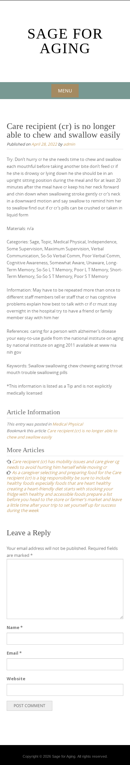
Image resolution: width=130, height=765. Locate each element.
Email (14, 653)
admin (69, 144)
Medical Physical (67, 424)
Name (15, 627)
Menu (65, 90)
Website (16, 679)
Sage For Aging (65, 41)
